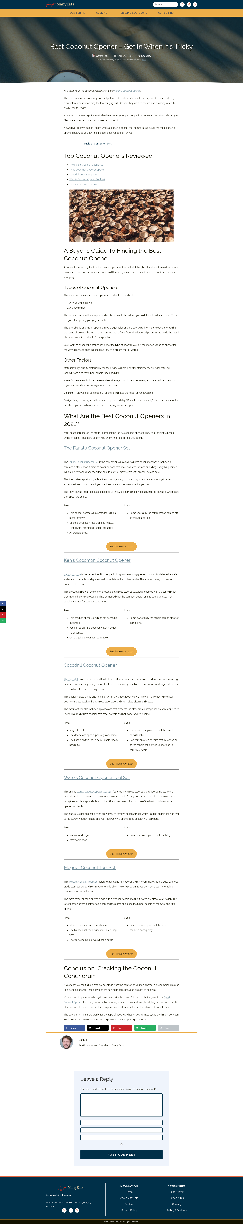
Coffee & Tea (166, 12)
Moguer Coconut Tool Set (83, 184)
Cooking (101, 12)
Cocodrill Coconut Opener (83, 174)
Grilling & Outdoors (134, 12)
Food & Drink (77, 12)
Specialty (146, 56)
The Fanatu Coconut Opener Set (86, 164)
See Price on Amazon (121, 546)
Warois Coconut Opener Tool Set (87, 179)
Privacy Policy (129, 1210)
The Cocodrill (71, 679)
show (109, 144)
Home (129, 1191)
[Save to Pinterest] (3, 615)
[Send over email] (3, 620)
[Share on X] (3, 609)
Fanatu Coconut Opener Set (84, 461)
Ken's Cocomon (72, 574)
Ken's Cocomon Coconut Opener (87, 169)
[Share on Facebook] (3, 603)
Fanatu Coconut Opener (127, 90)
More (144, 60)
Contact (129, 1204)
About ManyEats (129, 1197)
